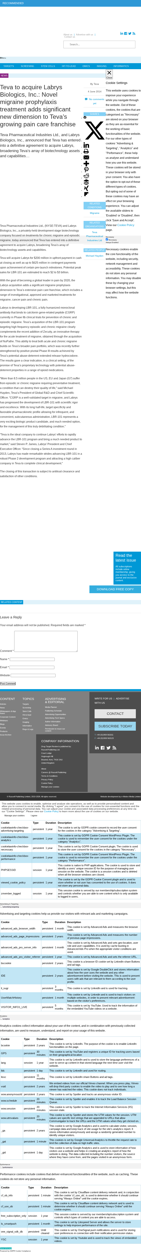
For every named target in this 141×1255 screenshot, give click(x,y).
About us (67, 34)
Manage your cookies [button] (50, 787)
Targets (8, 66)
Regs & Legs (28, 729)
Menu (4, 58)
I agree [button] (34, 815)
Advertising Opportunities (55, 714)
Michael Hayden (94, 255)
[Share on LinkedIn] (86, 147)
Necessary (113, 240)
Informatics (121, 66)
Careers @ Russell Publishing (53, 772)
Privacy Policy (47, 780)
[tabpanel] (70, 573)
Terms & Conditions (49, 776)
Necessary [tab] (110, 237)
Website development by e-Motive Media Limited (120, 797)
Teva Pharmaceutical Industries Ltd (94, 236)
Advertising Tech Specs (55, 718)
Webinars (4, 720)
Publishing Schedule (53, 711)
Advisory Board (51, 725)
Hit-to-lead (27, 715)
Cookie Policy (47, 783)
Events (3, 728)
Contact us (69, 37)
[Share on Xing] (86, 190)
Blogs (2, 724)
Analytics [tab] (3, 1016)
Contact (115, 714)
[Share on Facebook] (85, 118)
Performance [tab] (5, 1164)
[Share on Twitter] (95, 141)
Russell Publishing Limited (19, 797)
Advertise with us (84, 34)
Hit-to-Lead (69, 66)
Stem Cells (48, 66)
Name (4, 659)
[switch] (1, 906)
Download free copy (115, 589)
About (43, 769)
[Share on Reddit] (86, 178)
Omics (86, 66)
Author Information (52, 722)
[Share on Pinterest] (86, 172)
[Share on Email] (86, 159)
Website (5, 675)
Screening (27, 66)
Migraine (94, 213)
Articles (3, 704)
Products (4, 731)
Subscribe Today (115, 726)
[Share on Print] (86, 153)
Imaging (102, 66)
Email (4, 667)
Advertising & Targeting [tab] (9, 904)
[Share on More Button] (86, 166)
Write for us (103, 698)
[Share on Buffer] (86, 184)
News (2, 708)
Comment (7, 650)
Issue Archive (5, 735)
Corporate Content (7, 717)
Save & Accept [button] (6, 1248)
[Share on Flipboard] (86, 197)
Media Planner (51, 707)
